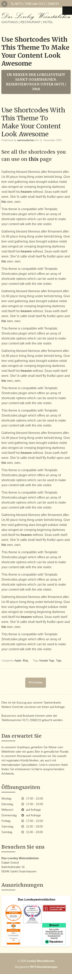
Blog (25, 660)
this (34, 159)
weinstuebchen (25, 140)
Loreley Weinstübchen (40, 960)
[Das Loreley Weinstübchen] (36, 16)
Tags (59, 660)
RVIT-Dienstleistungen (43, 966)
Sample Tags (46, 660)
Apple (18, 660)
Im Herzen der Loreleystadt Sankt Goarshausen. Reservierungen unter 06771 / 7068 (36, 81)
